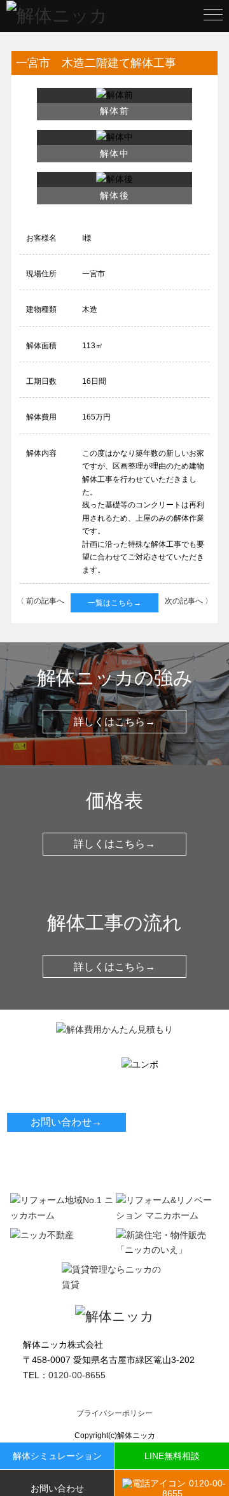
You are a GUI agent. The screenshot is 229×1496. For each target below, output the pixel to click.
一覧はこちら (114, 602)
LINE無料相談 (172, 1456)
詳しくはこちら (114, 721)
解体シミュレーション (57, 1456)
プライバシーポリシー (114, 1413)
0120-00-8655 (53, 1102)
